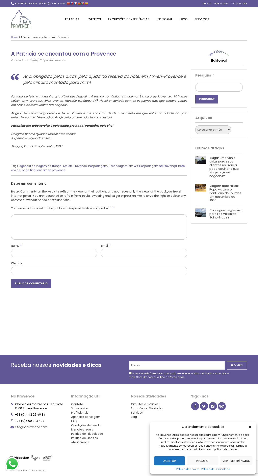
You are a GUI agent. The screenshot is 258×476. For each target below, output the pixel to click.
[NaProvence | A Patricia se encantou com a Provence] (21, 19)
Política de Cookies (84, 438)
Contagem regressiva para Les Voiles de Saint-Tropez (225, 213)
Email (106, 246)
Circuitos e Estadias (144, 404)
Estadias (72, 19)
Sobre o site (79, 408)
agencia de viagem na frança (40, 166)
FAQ (74, 421)
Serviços (202, 19)
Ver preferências (236, 461)
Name (16, 246)
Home (14, 37)
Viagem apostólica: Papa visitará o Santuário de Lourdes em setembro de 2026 (225, 193)
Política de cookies (187, 469)
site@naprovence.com (31, 427)
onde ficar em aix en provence (44, 170)
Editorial (165, 19)
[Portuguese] (82, 3)
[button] (250, 427)
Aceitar (169, 461)
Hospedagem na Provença (158, 166)
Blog (134, 417)
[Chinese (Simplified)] (68, 3)
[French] (75, 3)
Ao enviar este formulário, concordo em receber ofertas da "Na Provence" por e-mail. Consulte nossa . (179, 375)
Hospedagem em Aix (123, 166)
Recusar (202, 461)
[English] (72, 3)
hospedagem (97, 166)
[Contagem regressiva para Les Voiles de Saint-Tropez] (200, 213)
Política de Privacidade (215, 469)
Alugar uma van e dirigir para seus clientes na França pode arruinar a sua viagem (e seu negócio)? (224, 167)
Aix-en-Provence (75, 166)
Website (17, 263)
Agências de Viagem (85, 417)
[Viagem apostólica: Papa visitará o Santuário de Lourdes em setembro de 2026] (200, 193)
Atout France (80, 442)
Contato (206, 3)
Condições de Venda (86, 425)
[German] (79, 3)
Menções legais (82, 429)
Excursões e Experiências (128, 19)
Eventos (94, 19)
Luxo (183, 19)
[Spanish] (86, 3)
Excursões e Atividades (147, 408)
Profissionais (239, 3)
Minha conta (221, 3)
